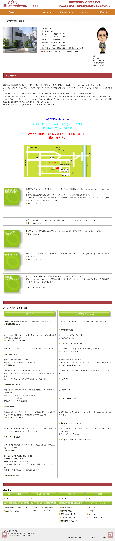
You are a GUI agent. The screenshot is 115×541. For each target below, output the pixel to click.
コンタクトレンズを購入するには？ (73, 343)
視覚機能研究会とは (66, 12)
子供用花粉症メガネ (13, 384)
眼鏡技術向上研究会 (68, 514)
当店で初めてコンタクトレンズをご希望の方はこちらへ (62, 51)
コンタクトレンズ (48, 12)
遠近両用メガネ (11, 354)
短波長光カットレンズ (14, 475)
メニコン (92, 507)
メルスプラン (30, 287)
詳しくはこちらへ (34, 203)
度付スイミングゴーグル (14, 417)
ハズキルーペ (10, 451)
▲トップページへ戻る (99, 537)
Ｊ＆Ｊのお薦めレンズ (69, 398)
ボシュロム (92, 514)
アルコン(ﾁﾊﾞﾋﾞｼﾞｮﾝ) (96, 517)
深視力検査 (10, 407)
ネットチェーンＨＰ (68, 517)
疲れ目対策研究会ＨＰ (69, 521)
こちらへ (9, 499)
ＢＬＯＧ (85, 12)
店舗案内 (12, 12)
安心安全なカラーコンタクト (71, 423)
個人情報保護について (74, 537)
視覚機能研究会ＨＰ (68, 511)
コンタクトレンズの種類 (69, 351)
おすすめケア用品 (67, 330)
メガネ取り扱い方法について (16, 341)
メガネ (30, 12)
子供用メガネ (10, 365)
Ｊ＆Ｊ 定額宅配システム (70, 365)
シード (91, 511)
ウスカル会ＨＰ (66, 507)
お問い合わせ (103, 12)
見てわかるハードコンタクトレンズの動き (76, 440)
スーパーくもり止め (13, 437)
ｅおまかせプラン (43, 287)
